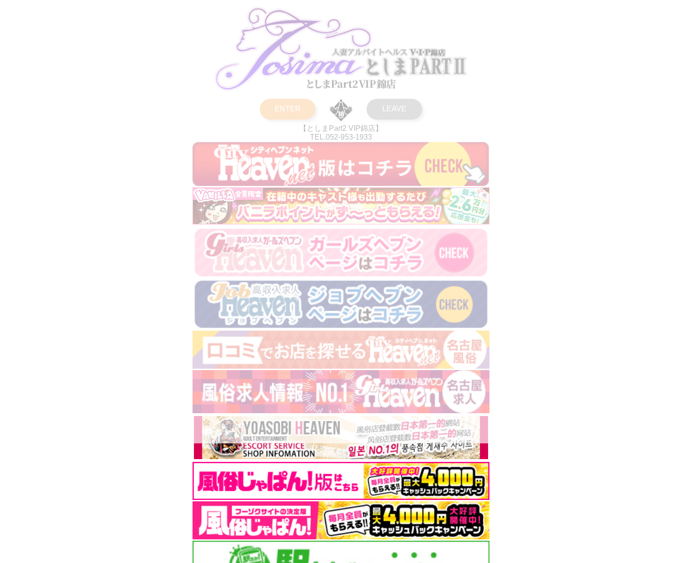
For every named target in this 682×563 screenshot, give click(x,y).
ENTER (288, 109)
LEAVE (394, 109)
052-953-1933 (349, 137)
